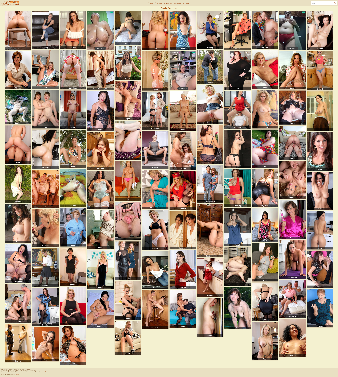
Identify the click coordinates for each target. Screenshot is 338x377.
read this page (46, 371)
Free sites (177, 3)
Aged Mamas (10, 3)
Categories (167, 3)
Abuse (18, 374)
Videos (186, 3)
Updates (158, 3)
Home (150, 3)
